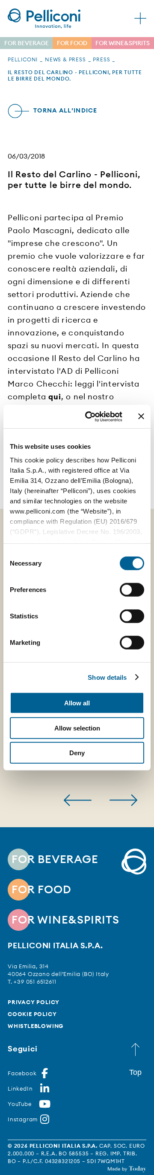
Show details (107, 677)
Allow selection (77, 727)
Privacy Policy (33, 1002)
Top (135, 1072)
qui (54, 396)
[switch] (132, 590)
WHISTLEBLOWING (35, 1025)
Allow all (77, 703)
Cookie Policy (32, 1013)
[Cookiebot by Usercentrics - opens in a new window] (90, 416)
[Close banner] (141, 416)
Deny (77, 752)
